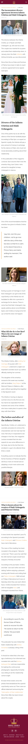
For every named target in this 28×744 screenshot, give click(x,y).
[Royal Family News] (13, 2)
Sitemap (17, 736)
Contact (22, 736)
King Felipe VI (17, 383)
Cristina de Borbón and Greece (8, 7)
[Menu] (2, 2)
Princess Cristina (21, 540)
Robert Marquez (21, 328)
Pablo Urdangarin (10, 576)
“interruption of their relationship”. (12, 692)
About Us (5, 734)
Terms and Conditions (9, 736)
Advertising (12, 734)
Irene (15, 587)
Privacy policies (19, 734)
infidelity (19, 54)
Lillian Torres (20, 7)
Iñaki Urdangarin (6, 540)
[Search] (26, 2)
